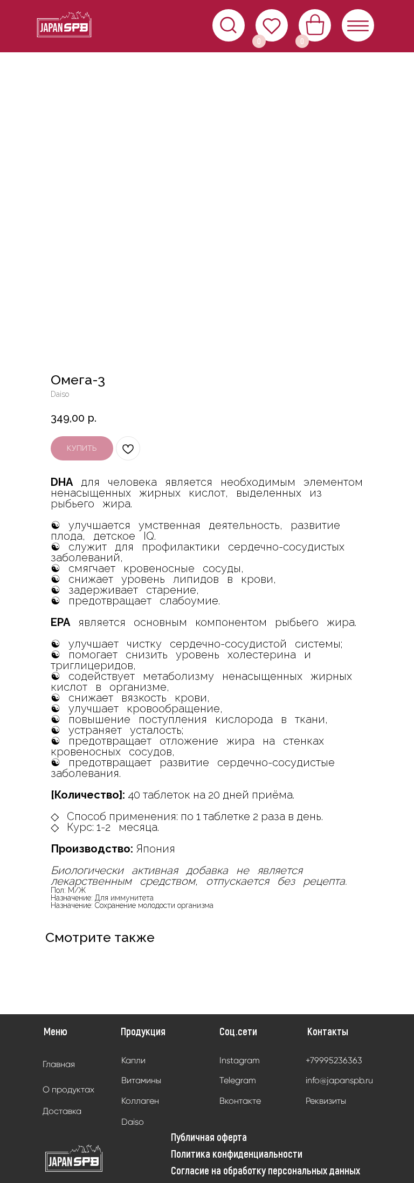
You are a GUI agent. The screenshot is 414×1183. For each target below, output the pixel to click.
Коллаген (140, 1101)
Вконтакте (240, 1101)
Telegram (237, 1080)
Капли (133, 1060)
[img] (74, 1158)
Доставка (62, 1111)
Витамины (141, 1080)
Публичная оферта (209, 1136)
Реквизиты (326, 1101)
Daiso (132, 1122)
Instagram (239, 1060)
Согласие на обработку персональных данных (265, 1170)
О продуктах (68, 1089)
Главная (59, 1064)
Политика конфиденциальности (236, 1153)
